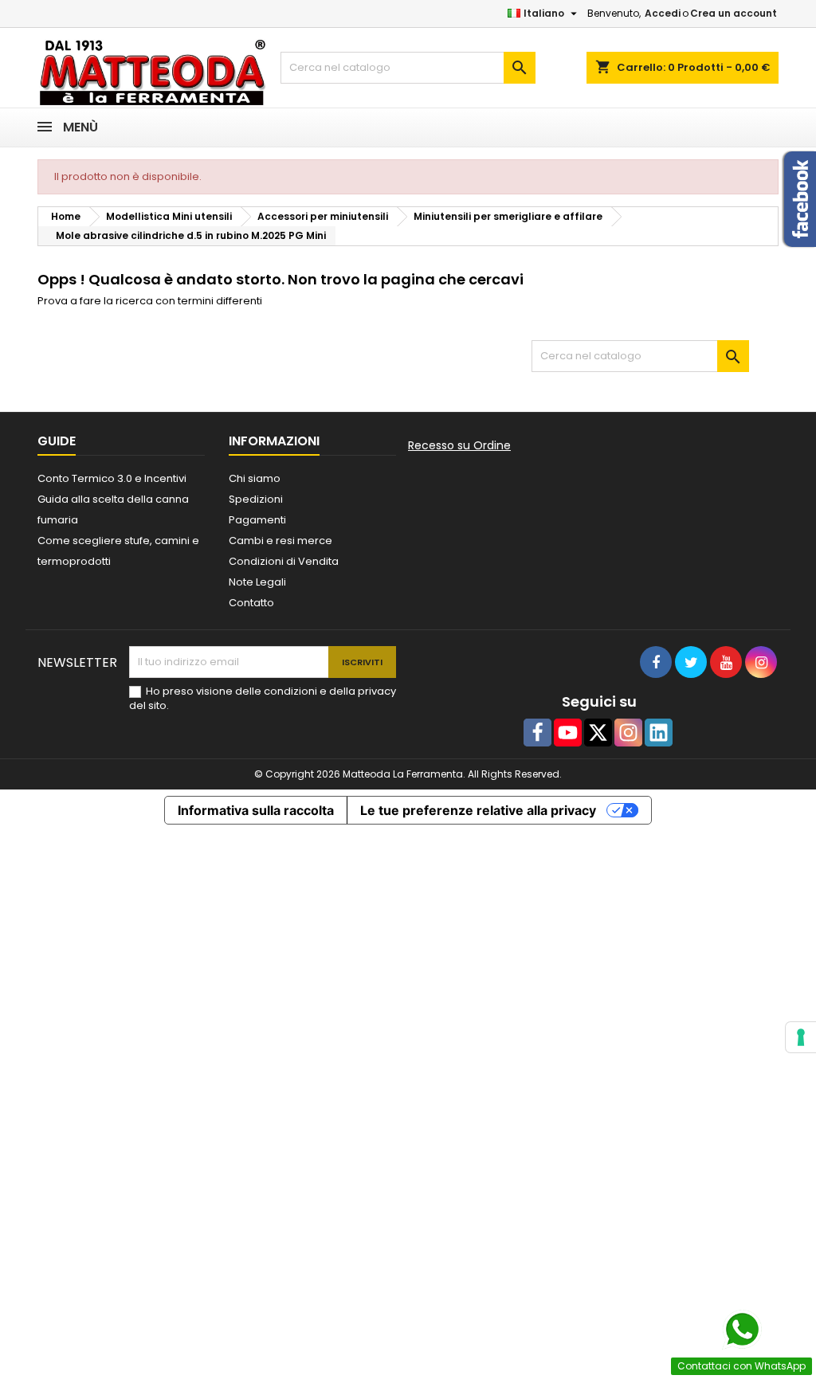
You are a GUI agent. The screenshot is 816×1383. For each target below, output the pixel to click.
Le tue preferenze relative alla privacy (478, 810)
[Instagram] (628, 732)
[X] (598, 732)
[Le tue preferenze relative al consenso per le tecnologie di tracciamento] (801, 1037)
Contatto (251, 602)
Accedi (663, 13)
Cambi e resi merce (280, 540)
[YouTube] (568, 732)
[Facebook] (537, 732)
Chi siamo (254, 478)
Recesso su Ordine (459, 445)
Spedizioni (256, 499)
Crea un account (733, 13)
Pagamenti (257, 519)
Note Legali (257, 582)
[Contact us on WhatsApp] (742, 1330)
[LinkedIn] (659, 732)
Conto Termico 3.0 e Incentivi (111, 478)
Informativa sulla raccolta (256, 810)
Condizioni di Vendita (284, 561)
